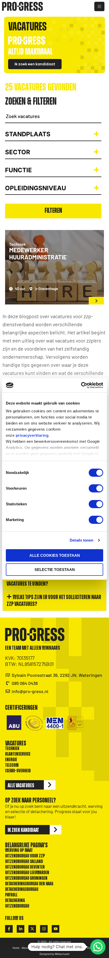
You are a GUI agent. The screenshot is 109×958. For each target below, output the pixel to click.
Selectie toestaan (54, 569)
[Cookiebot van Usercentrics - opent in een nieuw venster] (81, 385)
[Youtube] (55, 929)
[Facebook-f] (9, 929)
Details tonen (81, 540)
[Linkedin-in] (20, 929)
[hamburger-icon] (99, 6)
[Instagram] (44, 929)
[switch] (96, 488)
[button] (54, 580)
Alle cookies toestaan (54, 555)
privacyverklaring (32, 435)
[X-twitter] (32, 929)
